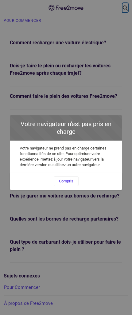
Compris (66, 181)
